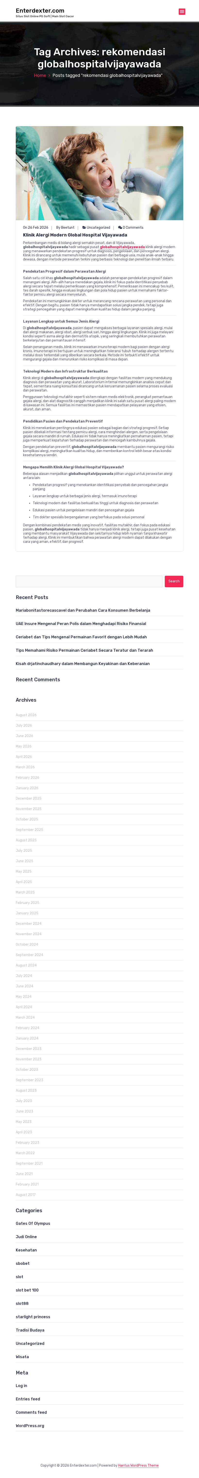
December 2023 (28, 1049)
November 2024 (28, 934)
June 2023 (24, 1111)
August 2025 (26, 840)
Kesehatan (26, 1250)
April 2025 (24, 882)
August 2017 (26, 1195)
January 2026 (27, 788)
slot (19, 1277)
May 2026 (24, 746)
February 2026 (27, 778)
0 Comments (132, 228)
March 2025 (25, 892)
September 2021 (29, 1163)
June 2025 (24, 861)
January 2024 (27, 1038)
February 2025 (27, 903)
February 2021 (27, 1184)
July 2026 (24, 725)
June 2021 (24, 1174)
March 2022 (25, 1153)
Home (40, 75)
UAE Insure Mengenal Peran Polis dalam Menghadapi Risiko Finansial (81, 623)
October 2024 (27, 944)
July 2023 (24, 1101)
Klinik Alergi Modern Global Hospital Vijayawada (75, 235)
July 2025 (24, 851)
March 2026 (25, 767)
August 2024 (26, 965)
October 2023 (27, 1070)
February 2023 (27, 1143)
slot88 (22, 1303)
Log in (21, 1385)
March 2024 (25, 1017)
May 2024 (24, 997)
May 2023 (24, 1122)
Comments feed (31, 1412)
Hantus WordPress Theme (138, 1465)
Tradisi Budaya (30, 1330)
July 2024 (24, 976)
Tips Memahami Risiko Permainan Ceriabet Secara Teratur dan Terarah (84, 650)
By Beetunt (65, 228)
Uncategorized (98, 228)
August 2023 (26, 1090)
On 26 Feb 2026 (35, 228)
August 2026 (26, 715)
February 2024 (27, 1028)
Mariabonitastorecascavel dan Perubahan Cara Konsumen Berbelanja (83, 610)
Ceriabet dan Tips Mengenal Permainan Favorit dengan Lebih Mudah (81, 637)
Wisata (22, 1357)
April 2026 (24, 757)
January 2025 (27, 913)
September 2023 (29, 1080)
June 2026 (24, 736)
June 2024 (24, 986)
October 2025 (27, 819)
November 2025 (28, 809)
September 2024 (29, 955)
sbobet (23, 1263)
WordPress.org (30, 1425)
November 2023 (28, 1059)
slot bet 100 (27, 1290)
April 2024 (24, 1007)
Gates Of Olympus (33, 1223)
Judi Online (26, 1236)
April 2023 (24, 1132)
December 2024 (28, 924)
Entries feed (28, 1399)
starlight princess (33, 1317)
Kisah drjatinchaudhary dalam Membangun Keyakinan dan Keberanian (83, 663)
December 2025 (28, 798)
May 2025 (24, 871)
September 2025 (29, 830)
